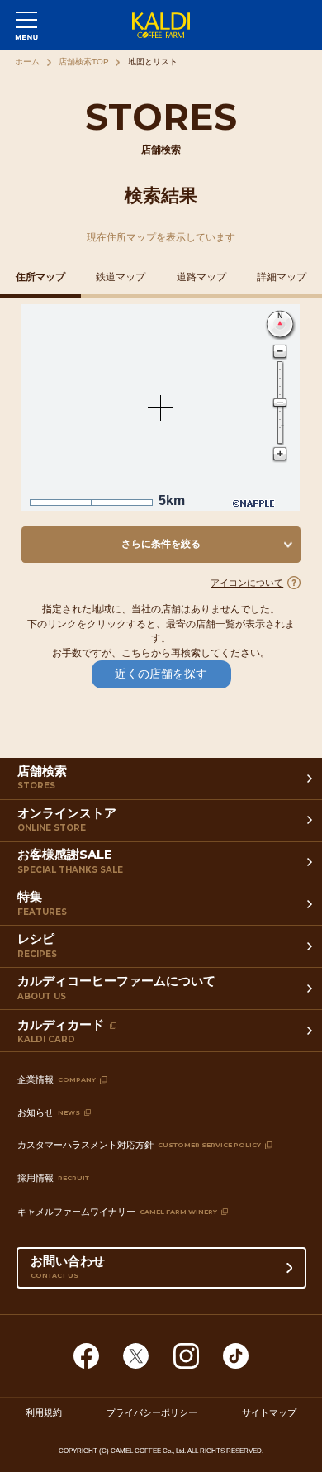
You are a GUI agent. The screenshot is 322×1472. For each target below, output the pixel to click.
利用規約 (44, 1412)
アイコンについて (247, 583)
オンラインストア (66, 820)
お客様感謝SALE (70, 861)
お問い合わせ (68, 1266)
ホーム (27, 61)
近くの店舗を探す (161, 674)
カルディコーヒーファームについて (116, 988)
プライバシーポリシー (152, 1412)
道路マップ (201, 277)
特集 (42, 903)
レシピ (37, 945)
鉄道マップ (120, 277)
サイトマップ (269, 1412)
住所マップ (40, 277)
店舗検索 (42, 778)
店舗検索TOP (84, 61)
